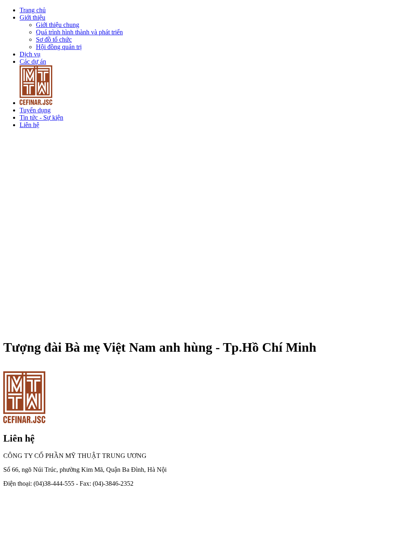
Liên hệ (29, 124)
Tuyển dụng (35, 110)
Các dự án (33, 61)
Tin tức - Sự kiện (41, 117)
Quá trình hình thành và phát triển (79, 32)
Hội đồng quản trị (59, 46)
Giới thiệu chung (57, 24)
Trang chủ (33, 10)
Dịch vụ (30, 54)
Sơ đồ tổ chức (54, 39)
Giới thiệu (32, 17)
